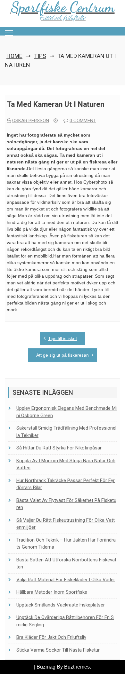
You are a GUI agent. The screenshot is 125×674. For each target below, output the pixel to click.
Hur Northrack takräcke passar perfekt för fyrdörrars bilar (65, 484)
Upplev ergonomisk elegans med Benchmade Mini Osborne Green (66, 411)
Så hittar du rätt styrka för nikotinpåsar (59, 448)
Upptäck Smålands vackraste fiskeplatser (60, 605)
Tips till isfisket (62, 338)
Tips (40, 55)
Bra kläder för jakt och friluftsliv (51, 637)
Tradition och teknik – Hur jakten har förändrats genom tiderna (66, 543)
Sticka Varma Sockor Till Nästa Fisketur (58, 650)
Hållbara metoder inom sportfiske (51, 592)
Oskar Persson (30, 120)
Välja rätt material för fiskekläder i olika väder (65, 580)
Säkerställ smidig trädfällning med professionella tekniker (66, 431)
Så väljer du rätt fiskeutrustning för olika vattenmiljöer (65, 523)
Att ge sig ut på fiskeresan (62, 355)
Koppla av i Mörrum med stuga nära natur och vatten (65, 464)
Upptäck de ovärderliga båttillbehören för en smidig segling (65, 621)
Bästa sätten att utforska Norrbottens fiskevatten (66, 563)
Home (14, 55)
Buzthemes (77, 667)
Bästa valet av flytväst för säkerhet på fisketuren (66, 504)
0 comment (83, 120)
